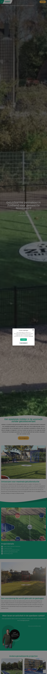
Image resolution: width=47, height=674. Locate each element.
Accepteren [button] (23, 339)
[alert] (23, 337)
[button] (23, 343)
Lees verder (31, 336)
